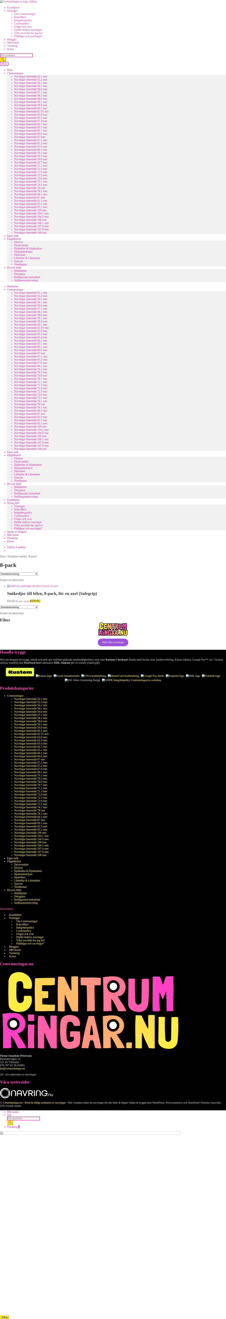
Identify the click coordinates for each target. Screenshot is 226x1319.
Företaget (12, 10)
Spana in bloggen (16, 531)
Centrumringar (15, 73)
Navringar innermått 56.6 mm (30, 89)
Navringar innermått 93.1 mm (30, 203)
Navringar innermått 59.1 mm (30, 101)
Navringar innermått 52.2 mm (30, 79)
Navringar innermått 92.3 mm (30, 200)
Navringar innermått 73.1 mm (30, 181)
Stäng (4, 1317)
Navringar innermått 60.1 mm (30, 108)
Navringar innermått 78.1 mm (30, 191)
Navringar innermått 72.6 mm (30, 178)
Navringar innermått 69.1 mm (30, 149)
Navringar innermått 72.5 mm (30, 175)
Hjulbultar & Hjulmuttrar (28, 248)
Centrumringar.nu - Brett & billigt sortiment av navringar (34, 1102)
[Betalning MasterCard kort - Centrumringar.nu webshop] (123, 675)
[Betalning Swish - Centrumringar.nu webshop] (66, 675)
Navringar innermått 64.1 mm (30, 124)
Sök (9, 1115)
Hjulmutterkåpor (23, 251)
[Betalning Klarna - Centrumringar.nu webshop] (43, 675)
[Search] (3, 59)
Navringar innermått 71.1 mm (30, 165)
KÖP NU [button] (35, 601)
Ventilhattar (20, 264)
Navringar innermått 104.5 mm (31, 216)
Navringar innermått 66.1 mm (30, 130)
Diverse (18, 242)
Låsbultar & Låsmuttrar (27, 257)
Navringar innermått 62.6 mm (30, 114)
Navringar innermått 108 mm (30, 232)
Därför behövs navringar (27, 29)
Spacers (18, 261)
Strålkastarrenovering (26, 280)
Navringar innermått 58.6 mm (30, 98)
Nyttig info (13, 502)
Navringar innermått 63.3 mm (30, 117)
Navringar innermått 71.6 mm (30, 171)
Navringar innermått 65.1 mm (30, 127)
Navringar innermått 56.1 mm (30, 85)
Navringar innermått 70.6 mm (30, 159)
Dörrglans (19, 273)
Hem (10, 70)
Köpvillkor (20, 17)
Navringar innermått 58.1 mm (30, 95)
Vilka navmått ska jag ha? (28, 33)
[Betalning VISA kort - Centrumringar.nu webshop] (94, 675)
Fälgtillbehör (14, 238)
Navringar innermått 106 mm (30, 219)
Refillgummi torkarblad (27, 277)
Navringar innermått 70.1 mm (30, 152)
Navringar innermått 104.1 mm (31, 213)
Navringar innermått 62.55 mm (31, 111)
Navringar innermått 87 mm (29, 197)
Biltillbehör (20, 270)
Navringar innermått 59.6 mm (30, 105)
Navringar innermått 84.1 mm (30, 194)
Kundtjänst (13, 7)
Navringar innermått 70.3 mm (30, 156)
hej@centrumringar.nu (12, 1068)
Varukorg (12, 45)
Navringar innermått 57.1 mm (30, 92)
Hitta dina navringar (113, 642)
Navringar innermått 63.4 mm (30, 120)
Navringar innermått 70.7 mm (30, 162)
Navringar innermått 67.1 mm (30, 140)
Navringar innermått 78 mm (29, 187)
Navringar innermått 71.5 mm (30, 168)
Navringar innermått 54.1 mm (30, 82)
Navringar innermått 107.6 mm (31, 229)
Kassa (10, 48)
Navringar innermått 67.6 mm (30, 146)
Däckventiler (21, 245)
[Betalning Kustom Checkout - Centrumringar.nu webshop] (19, 675)
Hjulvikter (19, 254)
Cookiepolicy (21, 23)
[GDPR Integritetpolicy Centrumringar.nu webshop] (132, 680)
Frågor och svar (23, 26)
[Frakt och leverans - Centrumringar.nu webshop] (175, 675)
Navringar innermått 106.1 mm (31, 222)
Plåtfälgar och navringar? (28, 36)
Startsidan (12, 286)
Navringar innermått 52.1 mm (30, 76)
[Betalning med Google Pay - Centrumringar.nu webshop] (152, 675)
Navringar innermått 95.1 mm (30, 207)
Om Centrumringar (24, 13)
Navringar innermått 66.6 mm (30, 133)
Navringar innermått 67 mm (29, 136)
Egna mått (12, 235)
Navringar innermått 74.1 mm (30, 184)
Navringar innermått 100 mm (30, 210)
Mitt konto (13, 42)
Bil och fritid (14, 267)
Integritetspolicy (23, 20)
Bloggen (12, 39)
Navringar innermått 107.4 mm (31, 226)
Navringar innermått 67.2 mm (30, 143)
